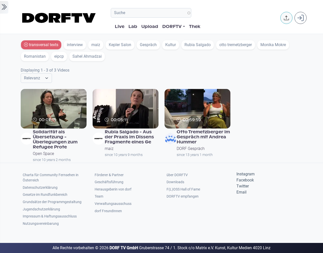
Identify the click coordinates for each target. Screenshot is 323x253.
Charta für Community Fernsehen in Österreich (50, 178)
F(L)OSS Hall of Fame (183, 189)
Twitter (242, 186)
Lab (132, 26)
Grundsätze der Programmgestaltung (52, 202)
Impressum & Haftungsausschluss (50, 216)
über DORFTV (177, 175)
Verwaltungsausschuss (113, 204)
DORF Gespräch (191, 148)
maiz (109, 148)
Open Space (43, 153)
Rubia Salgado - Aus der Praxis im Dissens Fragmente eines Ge (129, 137)
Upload (149, 26)
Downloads (175, 182)
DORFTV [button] (172, 26)
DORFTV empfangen (183, 196)
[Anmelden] (300, 18)
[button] (286, 18)
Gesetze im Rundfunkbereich (45, 195)
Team (99, 196)
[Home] (60, 18)
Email (241, 192)
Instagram (245, 174)
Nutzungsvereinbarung (41, 224)
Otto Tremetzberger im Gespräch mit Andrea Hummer (203, 137)
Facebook (245, 180)
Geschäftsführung (109, 182)
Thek (194, 26)
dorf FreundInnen (108, 211)
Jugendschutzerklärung (41, 209)
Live (119, 26)
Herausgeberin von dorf (113, 189)
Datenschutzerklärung (40, 187)
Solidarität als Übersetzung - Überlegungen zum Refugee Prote (55, 139)
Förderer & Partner (109, 175)
